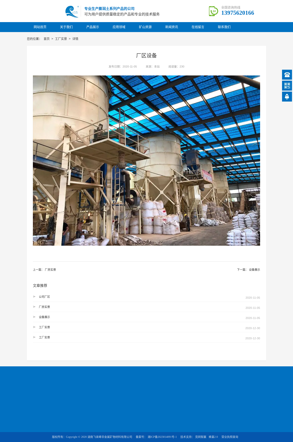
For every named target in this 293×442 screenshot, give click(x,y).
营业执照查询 (229, 436)
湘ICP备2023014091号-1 (162, 436)
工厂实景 (61, 38)
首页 (47, 38)
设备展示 (254, 269)
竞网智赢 (200, 436)
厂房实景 (50, 269)
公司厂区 (44, 296)
